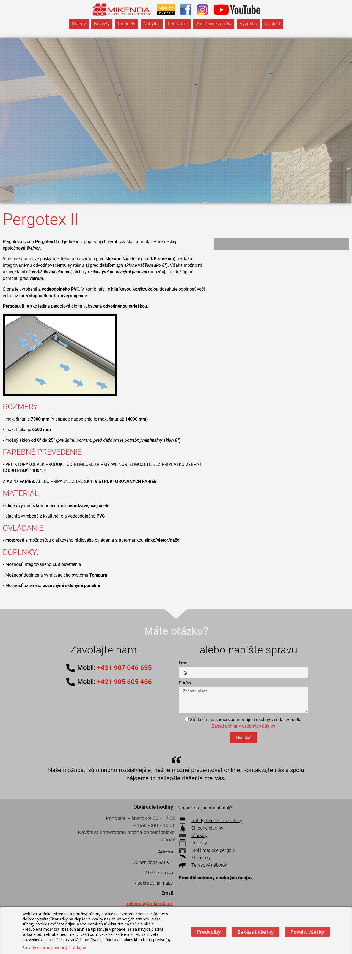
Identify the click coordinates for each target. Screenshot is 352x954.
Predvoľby (209, 931)
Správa (186, 683)
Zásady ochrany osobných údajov (54, 947)
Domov (79, 23)
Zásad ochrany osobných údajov (243, 726)
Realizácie (178, 23)
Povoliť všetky (307, 931)
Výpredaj (248, 23)
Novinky (102, 23)
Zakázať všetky (255, 931)
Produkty (126, 23)
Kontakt (272, 23)
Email (184, 663)
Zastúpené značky (214, 23)
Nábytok (152, 23)
